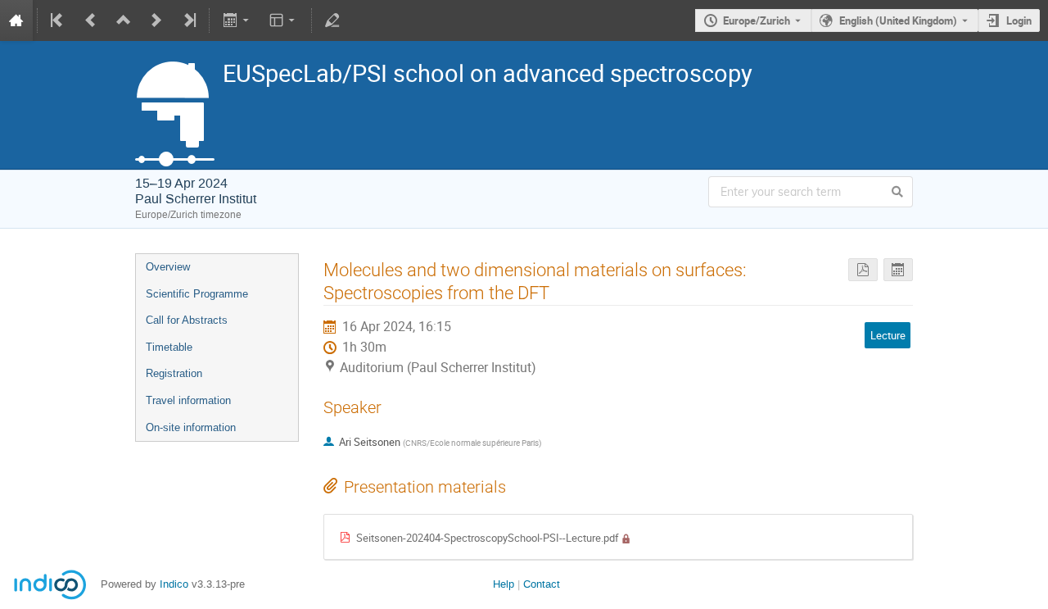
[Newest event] (188, 20)
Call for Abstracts (187, 320)
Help (503, 584)
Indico (174, 584)
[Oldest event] (58, 20)
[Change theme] (283, 20)
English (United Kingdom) (898, 20)
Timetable (169, 347)
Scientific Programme (197, 294)
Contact (541, 584)
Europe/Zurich (756, 20)
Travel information (188, 400)
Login (1019, 20)
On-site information (191, 427)
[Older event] (91, 20)
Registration (174, 373)
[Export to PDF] (863, 270)
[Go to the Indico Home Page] (16, 20)
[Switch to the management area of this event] (332, 20)
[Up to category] (123, 20)
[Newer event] (156, 20)
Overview (168, 267)
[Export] (237, 20)
